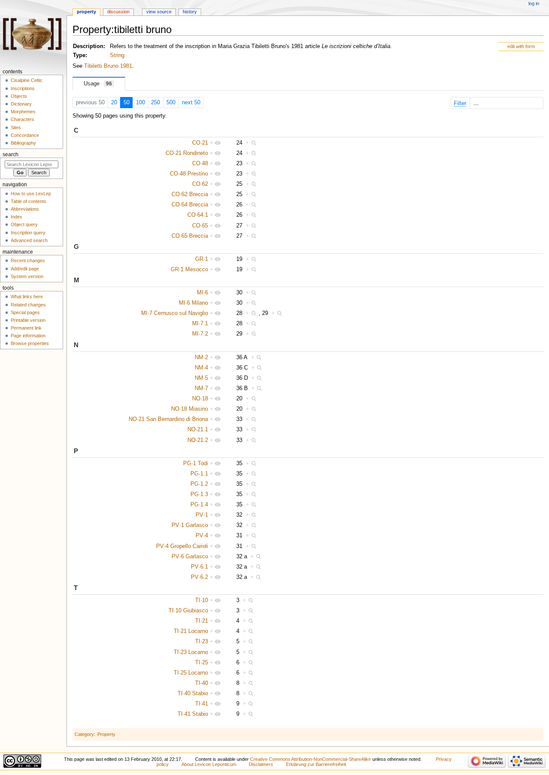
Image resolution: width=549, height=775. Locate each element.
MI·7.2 (200, 334)
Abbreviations (25, 209)
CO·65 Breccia (190, 236)
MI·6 (202, 293)
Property (106, 734)
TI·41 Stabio (193, 714)
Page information (28, 335)
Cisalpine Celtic (26, 80)
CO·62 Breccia (190, 194)
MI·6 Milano (193, 303)
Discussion (118, 11)
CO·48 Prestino (189, 174)
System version (27, 276)
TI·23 (201, 642)
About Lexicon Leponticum (208, 764)
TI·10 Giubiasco (188, 611)
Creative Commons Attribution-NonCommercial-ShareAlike (310, 759)
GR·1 (201, 259)
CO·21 (200, 143)
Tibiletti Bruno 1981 (108, 66)
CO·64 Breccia (190, 205)
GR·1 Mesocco (189, 269)
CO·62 (200, 184)
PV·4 (202, 536)
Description (88, 46)
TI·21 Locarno (191, 631)
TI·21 (201, 621)
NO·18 (200, 399)
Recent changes (28, 260)
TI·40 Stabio (193, 693)
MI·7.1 (200, 324)
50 (127, 103)
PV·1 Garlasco (190, 525)
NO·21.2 (197, 440)
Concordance (25, 135)
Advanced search (29, 240)
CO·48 (200, 163)
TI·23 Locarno (191, 652)
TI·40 (201, 683)
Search (10, 154)
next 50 (191, 103)
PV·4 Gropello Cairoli (182, 546)
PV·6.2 (199, 577)
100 (140, 103)
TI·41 (201, 704)
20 (114, 103)
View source (159, 11)
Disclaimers (261, 764)
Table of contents (28, 201)
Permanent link (26, 327)
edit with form (521, 46)
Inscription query (28, 232)
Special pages (25, 312)
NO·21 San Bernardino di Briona (168, 419)
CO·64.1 (197, 215)
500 (170, 103)
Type (79, 55)
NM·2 (201, 357)
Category (84, 734)
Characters (22, 119)
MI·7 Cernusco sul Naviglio (174, 313)
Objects (19, 96)
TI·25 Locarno (191, 673)
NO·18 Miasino (189, 409)
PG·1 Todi (195, 463)
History (190, 11)
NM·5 (201, 378)
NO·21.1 (197, 430)
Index (16, 216)
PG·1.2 (199, 484)
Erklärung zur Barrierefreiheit (316, 764)
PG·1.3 (199, 494)
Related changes (28, 304)
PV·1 (202, 515)
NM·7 (201, 388)
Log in (533, 3)
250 (155, 103)
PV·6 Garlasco (190, 557)
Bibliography (23, 142)
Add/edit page (25, 268)
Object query (24, 224)
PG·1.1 (199, 474)
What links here (27, 296)
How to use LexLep (31, 193)
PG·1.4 (199, 505)
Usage (98, 84)
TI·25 (201, 663)
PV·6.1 (199, 567)
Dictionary (21, 103)
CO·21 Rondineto (187, 153)
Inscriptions (23, 88)
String (117, 55)
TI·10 (201, 600)
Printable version (28, 320)
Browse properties (30, 343)
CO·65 (200, 226)
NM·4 (201, 368)
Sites (16, 127)
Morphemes (23, 111)
